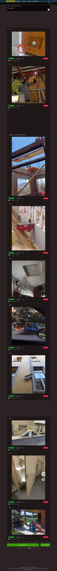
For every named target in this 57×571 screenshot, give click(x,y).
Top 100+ (24, 1)
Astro (18, 449)
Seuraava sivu (22, 545)
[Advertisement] (28, 20)
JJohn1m (18, 539)
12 (24, 548)
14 (20, 548)
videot (19, 3)
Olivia (18, 200)
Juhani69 (18, 349)
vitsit (8, 3)
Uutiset (28, 1)
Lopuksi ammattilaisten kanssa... (18, 134)
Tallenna (46, 58)
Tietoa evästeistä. (10, 8)
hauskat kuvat (14, 3)
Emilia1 (18, 107)
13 (22, 548)
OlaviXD (18, 301)
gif (10, 3)
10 (29, 548)
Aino (17, 398)
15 (17, 548)
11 (27, 548)
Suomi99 (18, 60)
